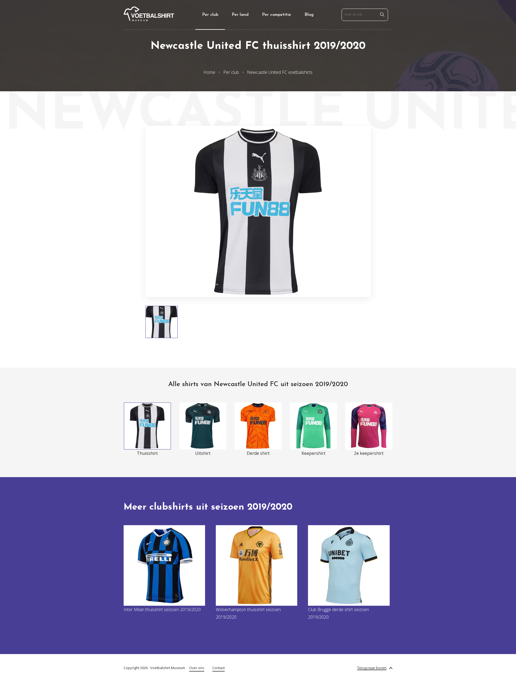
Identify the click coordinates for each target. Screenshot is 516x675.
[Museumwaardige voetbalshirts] (149, 20)
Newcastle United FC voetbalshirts (280, 72)
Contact (218, 667)
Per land (240, 15)
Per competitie (276, 15)
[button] (130, 211)
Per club (210, 15)
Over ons (196, 667)
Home (209, 72)
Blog (309, 15)
